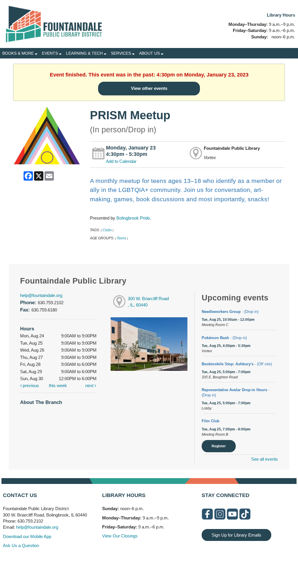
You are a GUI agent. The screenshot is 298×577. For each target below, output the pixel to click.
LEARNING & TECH (85, 53)
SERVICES (121, 53)
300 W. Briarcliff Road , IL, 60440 (148, 302)
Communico (185, 560)
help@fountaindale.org (41, 295)
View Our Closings (120, 535)
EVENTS (50, 53)
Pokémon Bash (224, 338)
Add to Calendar (121, 161)
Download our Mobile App (27, 536)
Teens (121, 238)
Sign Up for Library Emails (236, 535)
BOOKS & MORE (18, 53)
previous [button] (30, 385)
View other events (149, 88)
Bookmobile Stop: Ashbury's (237, 364)
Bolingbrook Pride (133, 218)
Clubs (107, 230)
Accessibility (160, 560)
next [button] (90, 385)
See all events (264, 459)
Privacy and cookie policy (125, 560)
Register (219, 446)
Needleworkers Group (230, 311)
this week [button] (58, 385)
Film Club (210, 421)
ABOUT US (150, 53)
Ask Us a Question (21, 545)
